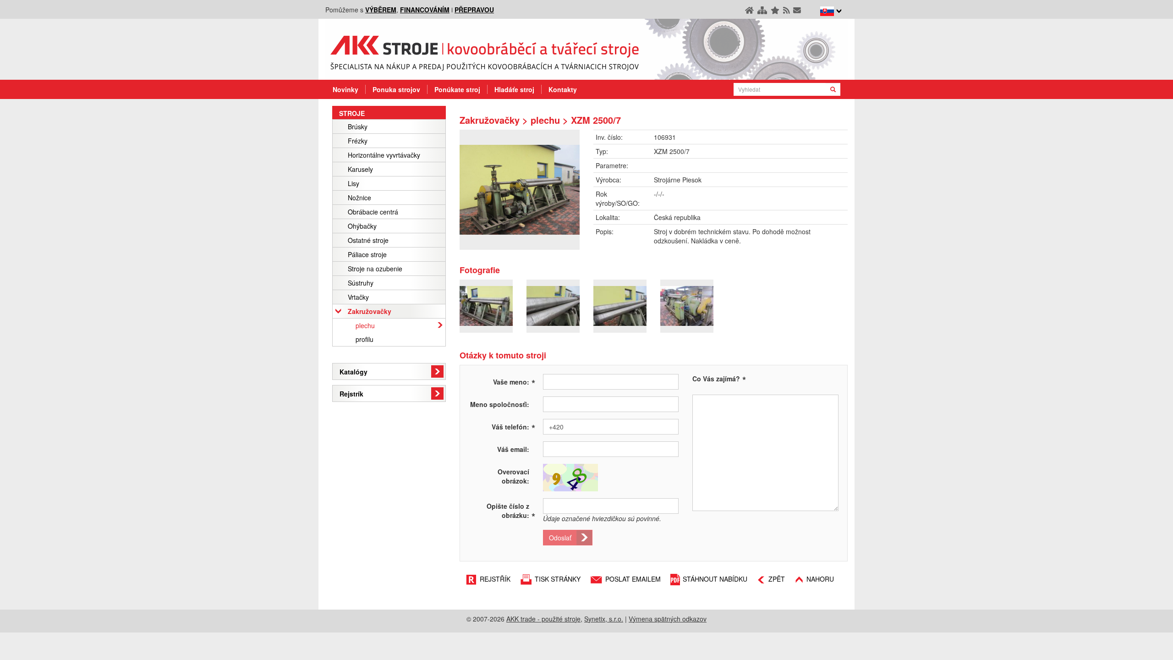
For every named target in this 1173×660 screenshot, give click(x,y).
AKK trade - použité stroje (543, 618)
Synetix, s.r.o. (603, 618)
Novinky (345, 89)
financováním (424, 9)
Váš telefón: (513, 426)
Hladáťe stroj (514, 89)
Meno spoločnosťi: (499, 404)
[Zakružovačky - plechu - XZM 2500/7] (520, 190)
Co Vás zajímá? (716, 378)
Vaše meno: (514, 381)
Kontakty (562, 89)
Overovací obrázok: (513, 476)
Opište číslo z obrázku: (511, 510)
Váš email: (513, 449)
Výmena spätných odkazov (668, 618)
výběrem (380, 9)
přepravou (474, 9)
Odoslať (560, 537)
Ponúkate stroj (457, 89)
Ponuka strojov (396, 89)
